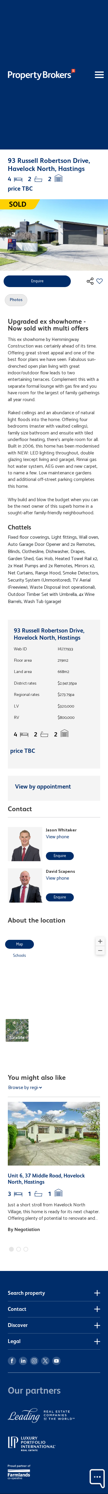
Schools (19, 956)
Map (19, 944)
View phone (57, 837)
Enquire (60, 856)
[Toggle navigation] (91, 74)
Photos (16, 300)
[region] (54, 992)
